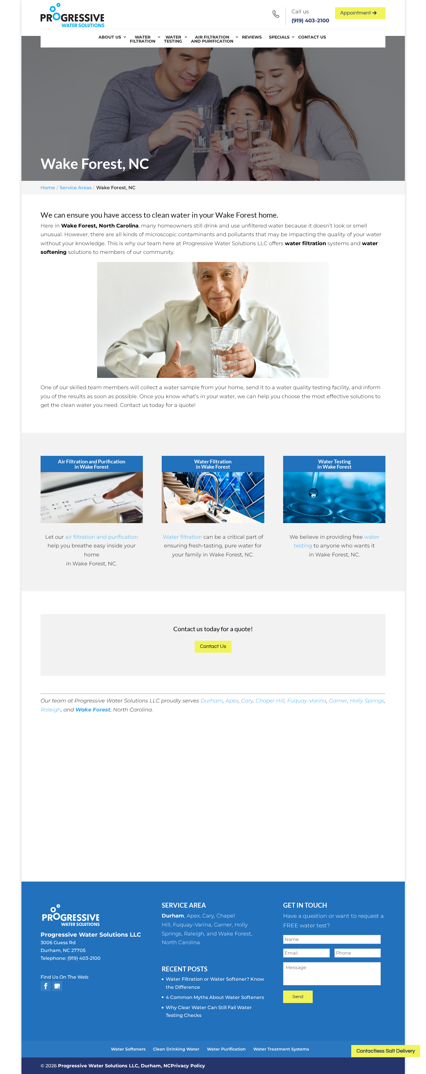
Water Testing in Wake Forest (334, 464)
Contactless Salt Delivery (385, 1051)
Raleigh (51, 710)
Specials (279, 37)
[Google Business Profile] (57, 986)
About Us (110, 37)
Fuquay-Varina (306, 701)
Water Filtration (142, 39)
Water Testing (173, 39)
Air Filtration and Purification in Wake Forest (91, 464)
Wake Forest (92, 710)
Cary (247, 701)
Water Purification (226, 1049)
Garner (338, 701)
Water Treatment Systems (281, 1049)
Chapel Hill (270, 701)
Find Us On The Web (64, 977)
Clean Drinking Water (176, 1049)
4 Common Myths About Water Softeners (215, 997)
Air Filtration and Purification (212, 39)
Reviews (252, 37)
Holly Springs (367, 701)
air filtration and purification (101, 537)
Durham (212, 701)
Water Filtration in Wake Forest (213, 464)
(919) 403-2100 (310, 20)
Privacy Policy (188, 1065)
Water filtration (182, 537)
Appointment (355, 13)
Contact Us (312, 37)
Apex (232, 701)
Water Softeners (128, 1049)
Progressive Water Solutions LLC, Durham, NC (114, 1065)
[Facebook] (46, 986)
